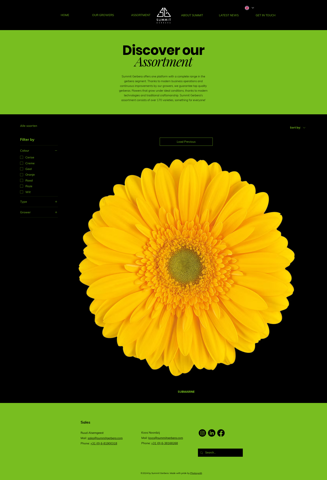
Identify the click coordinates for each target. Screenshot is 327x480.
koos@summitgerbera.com (165, 438)
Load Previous (186, 141)
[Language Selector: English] (249, 8)
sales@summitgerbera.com (105, 438)
